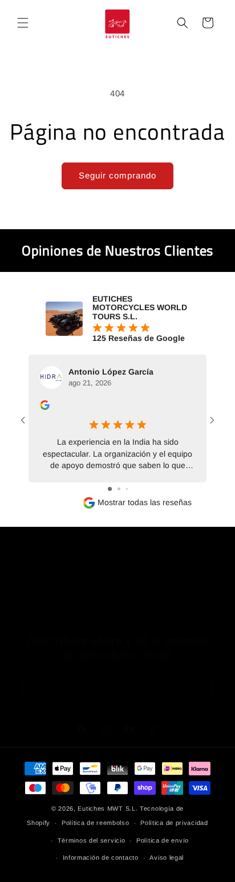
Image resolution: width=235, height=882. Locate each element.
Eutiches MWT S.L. (107, 808)
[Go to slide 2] (119, 488)
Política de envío (162, 840)
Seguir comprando (117, 175)
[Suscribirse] (199, 686)
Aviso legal (166, 857)
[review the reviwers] (45, 407)
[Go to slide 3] (127, 489)
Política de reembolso (95, 822)
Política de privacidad (174, 822)
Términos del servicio (91, 840)
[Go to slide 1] (110, 489)
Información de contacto (101, 857)
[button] (22, 22)
